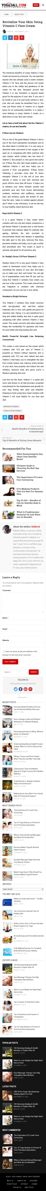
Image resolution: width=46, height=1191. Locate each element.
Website (5, 640)
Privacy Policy (12, 1184)
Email (5, 629)
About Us (10, 1181)
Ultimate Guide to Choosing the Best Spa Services (28, 468)
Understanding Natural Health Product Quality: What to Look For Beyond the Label (28, 746)
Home (6, 14)
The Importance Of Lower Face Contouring (30, 478)
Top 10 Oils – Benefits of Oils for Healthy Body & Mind (29, 503)
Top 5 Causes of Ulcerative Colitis (26, 1002)
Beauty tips (19, 14)
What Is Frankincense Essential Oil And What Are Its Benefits (28, 514)
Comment (6, 590)
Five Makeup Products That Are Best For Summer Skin (30, 491)
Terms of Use (21, 1181)
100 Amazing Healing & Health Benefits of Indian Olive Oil (26, 1049)
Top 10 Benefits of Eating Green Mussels (21, 440)
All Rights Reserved (33, 1176)
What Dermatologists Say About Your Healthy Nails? (30, 456)
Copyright (24, 1184)
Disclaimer (33, 1181)
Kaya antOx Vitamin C (11, 406)
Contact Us (17, 1187)
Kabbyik (10, 31)
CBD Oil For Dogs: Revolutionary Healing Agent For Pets (26, 1093)
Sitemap (34, 1184)
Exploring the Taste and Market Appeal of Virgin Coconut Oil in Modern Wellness (28, 771)
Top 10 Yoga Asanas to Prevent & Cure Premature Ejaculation (27, 1149)
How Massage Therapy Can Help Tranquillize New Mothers (27, 1074)
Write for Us (29, 1187)
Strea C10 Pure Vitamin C (12, 411)
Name (5, 618)
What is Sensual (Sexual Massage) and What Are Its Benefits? (27, 1161)
